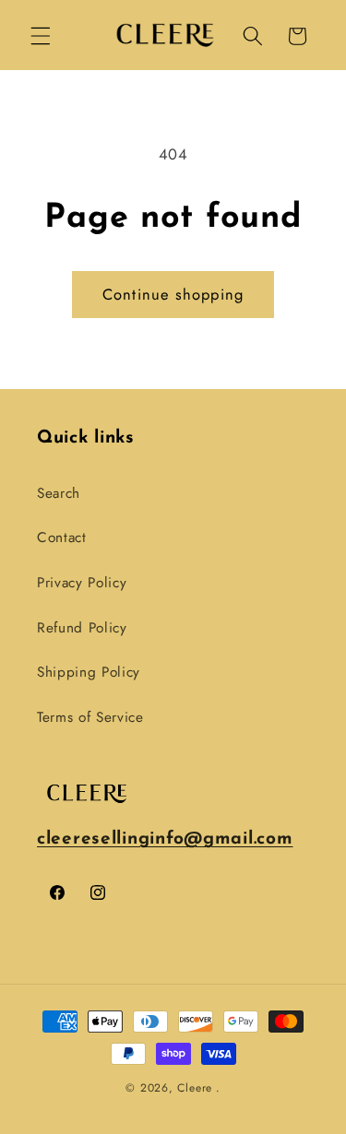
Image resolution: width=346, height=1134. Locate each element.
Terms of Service (90, 717)
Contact (62, 537)
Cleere (194, 1088)
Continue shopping (173, 294)
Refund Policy (82, 628)
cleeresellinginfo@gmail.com (164, 839)
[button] (40, 36)
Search (58, 493)
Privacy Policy (81, 583)
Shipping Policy (88, 672)
